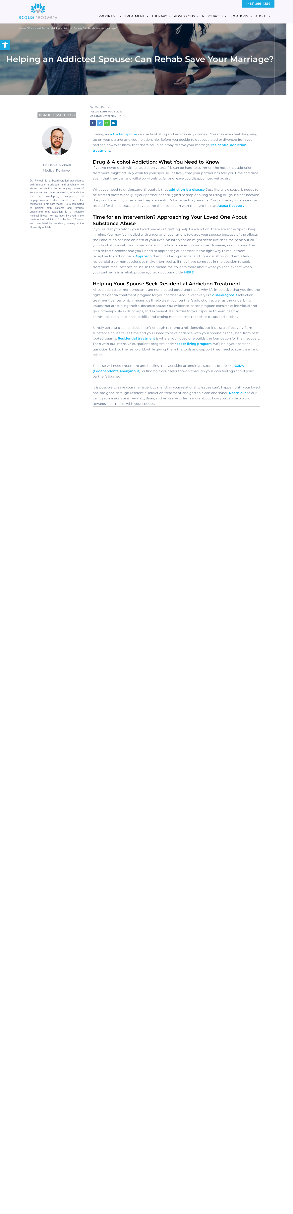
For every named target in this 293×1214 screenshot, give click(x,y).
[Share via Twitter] (100, 123)
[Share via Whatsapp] (107, 123)
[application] (120, 16)
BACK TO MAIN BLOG (58, 115)
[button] (5, 45)
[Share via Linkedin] (114, 123)
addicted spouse (123, 134)
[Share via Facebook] (93, 123)
